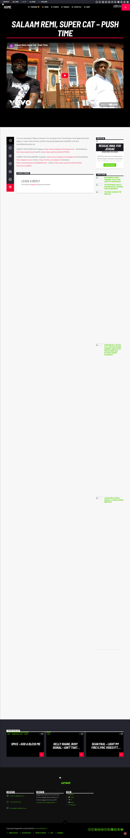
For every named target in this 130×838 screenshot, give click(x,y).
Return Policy (26, 833)
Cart (51, 833)
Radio (33, 2)
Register (6, 2)
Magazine (44, 2)
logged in (33, 184)
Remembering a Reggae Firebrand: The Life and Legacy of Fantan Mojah (112, 179)
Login (16, 2)
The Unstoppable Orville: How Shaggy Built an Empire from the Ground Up (113, 186)
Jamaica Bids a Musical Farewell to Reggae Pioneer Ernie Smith (113, 500)
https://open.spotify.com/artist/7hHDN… (55, 152)
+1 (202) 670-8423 (15, 802)
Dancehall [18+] (17, 734)
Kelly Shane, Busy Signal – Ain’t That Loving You (65, 747)
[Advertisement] (110, 684)
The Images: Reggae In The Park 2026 (112, 193)
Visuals (66, 7)
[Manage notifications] (125, 833)
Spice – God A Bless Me (25, 744)
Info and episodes (110, 165)
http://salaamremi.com (24, 160)
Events (56, 7)
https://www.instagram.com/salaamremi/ (61, 157)
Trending (34, 7)
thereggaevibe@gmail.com (18, 808)
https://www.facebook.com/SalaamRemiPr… (32, 163)
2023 (8, 734)
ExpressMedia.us (41, 828)
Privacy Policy (13, 833)
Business (60, 833)
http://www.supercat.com (25, 152)
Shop (88, 7)
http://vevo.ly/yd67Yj (23, 166)
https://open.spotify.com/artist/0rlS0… (68, 163)
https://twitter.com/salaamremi (50, 160)
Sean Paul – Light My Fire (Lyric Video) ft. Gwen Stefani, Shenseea (105, 747)
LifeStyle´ (78, 7)
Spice (26, 734)
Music (46, 7)
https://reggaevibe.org (17, 796)
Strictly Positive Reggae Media (45, 802)
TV (25, 2)
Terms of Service (40, 833)
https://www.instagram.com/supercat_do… (60, 149)
